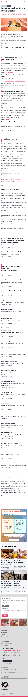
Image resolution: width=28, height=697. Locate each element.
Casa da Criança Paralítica (12, 213)
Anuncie (5, 615)
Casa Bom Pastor (10, 72)
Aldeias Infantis (9, 170)
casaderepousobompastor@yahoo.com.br (15, 81)
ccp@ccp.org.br (8, 223)
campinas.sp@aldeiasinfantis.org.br (13, 179)
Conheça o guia (14, 540)
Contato (5, 605)
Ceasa (7, 119)
